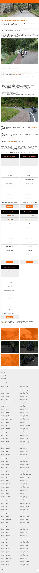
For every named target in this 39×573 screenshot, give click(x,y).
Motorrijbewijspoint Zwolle (24, 565)
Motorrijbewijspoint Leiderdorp (24, 387)
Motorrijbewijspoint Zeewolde (24, 555)
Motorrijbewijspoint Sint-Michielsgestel (25, 474)
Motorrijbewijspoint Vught (23, 526)
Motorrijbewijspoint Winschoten (24, 542)
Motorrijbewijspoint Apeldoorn (5, 403)
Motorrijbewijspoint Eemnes (5, 480)
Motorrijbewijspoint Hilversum (5, 532)
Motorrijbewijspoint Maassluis (24, 402)
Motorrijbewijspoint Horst (4, 542)
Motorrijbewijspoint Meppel (24, 406)
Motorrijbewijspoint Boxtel (4, 432)
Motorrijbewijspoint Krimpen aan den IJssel (7, 558)
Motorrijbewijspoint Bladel (4, 425)
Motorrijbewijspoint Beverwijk (5, 422)
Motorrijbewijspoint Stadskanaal (24, 486)
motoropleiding (19, 76)
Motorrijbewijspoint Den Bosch (5, 454)
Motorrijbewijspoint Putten (24, 451)
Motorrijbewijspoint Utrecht (24, 500)
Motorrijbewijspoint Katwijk (5, 554)
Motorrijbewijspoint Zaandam (24, 548)
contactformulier (3, 322)
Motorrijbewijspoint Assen (4, 406)
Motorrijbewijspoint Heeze (4, 522)
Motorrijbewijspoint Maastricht (24, 403)
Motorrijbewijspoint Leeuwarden (5, 565)
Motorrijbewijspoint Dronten (5, 473)
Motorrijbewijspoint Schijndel (24, 473)
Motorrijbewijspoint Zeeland (24, 554)
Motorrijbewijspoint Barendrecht (5, 412)
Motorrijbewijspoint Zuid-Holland (24, 561)
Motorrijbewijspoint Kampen (5, 552)
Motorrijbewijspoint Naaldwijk (24, 413)
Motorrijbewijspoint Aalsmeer (5, 389)
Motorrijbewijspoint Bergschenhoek (6, 418)
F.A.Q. (1, 379)
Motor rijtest (29, 347)
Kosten (2, 381)
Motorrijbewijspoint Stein (23, 490)
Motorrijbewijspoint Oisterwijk (24, 435)
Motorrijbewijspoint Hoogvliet (5, 539)
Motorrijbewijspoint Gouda (4, 506)
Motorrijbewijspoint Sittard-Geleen (25, 477)
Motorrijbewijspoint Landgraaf (5, 561)
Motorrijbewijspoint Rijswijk (24, 461)
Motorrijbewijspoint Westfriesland (25, 538)
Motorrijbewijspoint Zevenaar (24, 558)
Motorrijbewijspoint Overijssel (24, 444)
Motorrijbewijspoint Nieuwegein (24, 416)
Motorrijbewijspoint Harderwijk (5, 513)
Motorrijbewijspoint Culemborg (5, 448)
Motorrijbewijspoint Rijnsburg (24, 458)
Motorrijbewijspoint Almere (5, 396)
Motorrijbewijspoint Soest (23, 480)
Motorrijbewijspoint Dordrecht (5, 467)
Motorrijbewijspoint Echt (4, 477)
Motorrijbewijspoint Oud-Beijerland (25, 441)
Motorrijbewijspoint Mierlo (23, 409)
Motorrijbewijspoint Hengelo (5, 529)
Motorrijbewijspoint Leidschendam (25, 389)
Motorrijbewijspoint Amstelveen (5, 400)
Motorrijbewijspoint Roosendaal (24, 464)
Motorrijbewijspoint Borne (4, 429)
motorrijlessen (5, 78)
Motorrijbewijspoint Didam (4, 461)
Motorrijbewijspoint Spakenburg (24, 483)
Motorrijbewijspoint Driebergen (5, 471)
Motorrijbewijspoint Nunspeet (24, 431)
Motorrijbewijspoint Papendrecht (24, 445)
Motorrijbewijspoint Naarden (24, 415)
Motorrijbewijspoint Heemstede (5, 516)
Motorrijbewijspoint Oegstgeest (24, 432)
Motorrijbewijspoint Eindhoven (5, 483)
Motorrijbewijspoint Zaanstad (24, 549)
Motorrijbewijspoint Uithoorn (24, 497)
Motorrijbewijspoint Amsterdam (5, 402)
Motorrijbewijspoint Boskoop (5, 431)
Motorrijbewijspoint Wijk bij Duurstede (25, 541)
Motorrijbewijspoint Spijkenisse (24, 484)
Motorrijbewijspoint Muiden (24, 412)
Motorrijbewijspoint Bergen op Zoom (6, 416)
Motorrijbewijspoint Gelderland (5, 496)
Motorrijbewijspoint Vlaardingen (24, 516)
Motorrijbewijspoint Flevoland (5, 493)
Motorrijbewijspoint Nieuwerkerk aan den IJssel (26, 418)
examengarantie (16, 74)
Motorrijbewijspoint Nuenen (24, 429)
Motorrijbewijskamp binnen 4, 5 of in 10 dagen (26, 73)
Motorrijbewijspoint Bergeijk (5, 415)
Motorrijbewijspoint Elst (4, 484)
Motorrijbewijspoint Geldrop (5, 497)
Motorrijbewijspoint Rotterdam (24, 467)
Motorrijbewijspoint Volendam (24, 522)
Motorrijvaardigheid (3, 378)
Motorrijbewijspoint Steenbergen (24, 487)
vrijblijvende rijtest (34, 127)
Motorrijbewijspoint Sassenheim (24, 468)
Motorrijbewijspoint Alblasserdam (5, 371)
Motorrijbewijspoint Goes (4, 503)
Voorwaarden (3, 569)
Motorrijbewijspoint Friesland (5, 494)
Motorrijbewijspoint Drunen (5, 474)
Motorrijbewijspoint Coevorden (5, 445)
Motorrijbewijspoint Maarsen (24, 399)
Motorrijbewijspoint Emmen (5, 487)
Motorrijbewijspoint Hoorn (4, 541)
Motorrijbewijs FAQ (29, 360)
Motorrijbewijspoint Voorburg (24, 523)
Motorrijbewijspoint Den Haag (5, 455)
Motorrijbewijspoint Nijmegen (24, 422)
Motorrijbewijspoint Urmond (24, 499)
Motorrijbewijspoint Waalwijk (24, 529)
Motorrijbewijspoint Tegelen (5, 386)
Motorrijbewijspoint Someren (24, 481)
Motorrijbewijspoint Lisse (23, 396)
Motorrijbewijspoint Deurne (5, 458)
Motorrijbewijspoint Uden (23, 496)
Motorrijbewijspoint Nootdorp (24, 428)
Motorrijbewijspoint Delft (4, 451)
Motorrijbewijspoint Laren (4, 562)
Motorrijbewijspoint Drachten (5, 468)
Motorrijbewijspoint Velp (23, 510)
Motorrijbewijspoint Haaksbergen (5, 509)
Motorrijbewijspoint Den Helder (5, 457)
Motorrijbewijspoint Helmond (5, 526)
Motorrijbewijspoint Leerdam (5, 564)
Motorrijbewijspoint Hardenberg (5, 512)
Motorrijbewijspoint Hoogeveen (5, 538)
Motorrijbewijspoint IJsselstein (5, 549)
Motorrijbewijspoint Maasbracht (24, 400)
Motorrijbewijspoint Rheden (24, 454)
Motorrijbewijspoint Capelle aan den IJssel (7, 442)
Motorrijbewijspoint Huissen (5, 545)
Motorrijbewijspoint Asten (4, 409)
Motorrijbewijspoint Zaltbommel (24, 551)
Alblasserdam (3, 1)
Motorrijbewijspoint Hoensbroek (5, 535)
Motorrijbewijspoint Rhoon (24, 455)
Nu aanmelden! (9, 206)
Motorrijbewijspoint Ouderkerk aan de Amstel (26, 442)
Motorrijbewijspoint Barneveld (5, 413)
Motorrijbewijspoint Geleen (5, 499)
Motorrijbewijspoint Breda (4, 435)
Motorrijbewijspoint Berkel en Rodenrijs (6, 419)
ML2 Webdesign (3, 570)
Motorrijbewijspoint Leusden (24, 393)
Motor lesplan (10, 347)
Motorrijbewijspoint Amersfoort (5, 399)
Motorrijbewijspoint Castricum (5, 444)
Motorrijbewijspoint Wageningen (24, 532)
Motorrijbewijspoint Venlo (23, 513)
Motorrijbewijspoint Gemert (5, 500)
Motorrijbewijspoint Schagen (24, 470)
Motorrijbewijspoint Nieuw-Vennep (25, 419)
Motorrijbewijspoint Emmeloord (5, 486)
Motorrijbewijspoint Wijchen (24, 539)
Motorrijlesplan (3, 372)
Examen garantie (10, 360)
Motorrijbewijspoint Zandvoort (24, 552)
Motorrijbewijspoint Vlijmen (24, 519)
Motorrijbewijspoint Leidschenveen (25, 390)
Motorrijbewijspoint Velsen (24, 512)
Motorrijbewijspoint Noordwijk (24, 426)
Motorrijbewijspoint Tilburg (24, 494)
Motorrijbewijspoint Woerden (24, 545)
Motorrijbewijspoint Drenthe (5, 470)
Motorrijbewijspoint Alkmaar (5, 393)
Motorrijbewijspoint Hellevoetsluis (5, 525)
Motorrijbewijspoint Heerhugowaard (6, 519)
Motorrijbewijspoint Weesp (24, 536)
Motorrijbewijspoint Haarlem (5, 510)
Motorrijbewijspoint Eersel (4, 481)
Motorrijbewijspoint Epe (4, 490)
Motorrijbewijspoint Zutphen (24, 562)
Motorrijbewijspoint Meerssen (24, 405)
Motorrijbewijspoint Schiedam (24, 471)
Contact (2, 384)
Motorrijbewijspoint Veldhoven (24, 509)
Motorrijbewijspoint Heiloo (4, 523)
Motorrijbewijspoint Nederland (5, 387)
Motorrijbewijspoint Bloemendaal (5, 426)
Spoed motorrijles (3, 375)
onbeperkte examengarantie (12, 141)
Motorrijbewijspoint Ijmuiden (5, 548)
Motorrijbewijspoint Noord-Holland (25, 425)
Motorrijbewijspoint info (4, 382)
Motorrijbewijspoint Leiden (24, 386)
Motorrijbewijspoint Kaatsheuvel (5, 551)
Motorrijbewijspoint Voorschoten (24, 525)
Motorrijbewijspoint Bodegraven (5, 428)
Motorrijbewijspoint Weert (23, 535)
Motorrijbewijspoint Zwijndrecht (24, 564)
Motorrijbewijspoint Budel (4, 438)
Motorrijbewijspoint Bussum (5, 441)
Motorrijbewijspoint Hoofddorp (5, 536)
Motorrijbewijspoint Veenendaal (24, 506)
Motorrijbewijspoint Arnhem (5, 405)
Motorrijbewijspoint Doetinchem (5, 464)
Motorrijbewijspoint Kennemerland (6, 555)
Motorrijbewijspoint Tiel (23, 493)
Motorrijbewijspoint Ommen (24, 438)
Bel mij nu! (29, 334)
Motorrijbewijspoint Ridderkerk (24, 457)
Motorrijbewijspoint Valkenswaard (25, 503)
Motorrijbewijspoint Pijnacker (24, 448)
